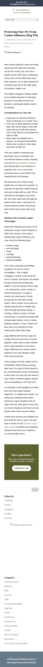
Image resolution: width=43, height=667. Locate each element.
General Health (21, 43)
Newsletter (9, 639)
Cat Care (8, 595)
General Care (10, 621)
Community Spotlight (13, 603)
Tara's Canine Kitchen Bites (16, 643)
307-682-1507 (21, 2)
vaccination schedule (26, 163)
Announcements (11, 581)
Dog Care (12, 43)
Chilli (6, 599)
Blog (6, 590)
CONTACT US (21, 468)
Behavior (8, 586)
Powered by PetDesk (26, 662)
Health (7, 630)
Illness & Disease (11, 634)
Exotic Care (9, 617)
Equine (7, 612)
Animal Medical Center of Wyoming (18, 40)
